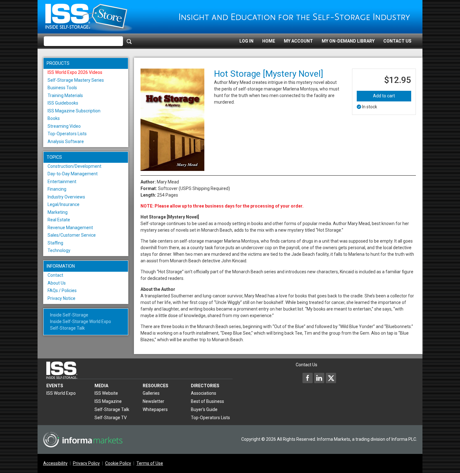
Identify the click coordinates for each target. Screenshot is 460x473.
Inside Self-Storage (69, 314)
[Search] (129, 41)
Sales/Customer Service (72, 235)
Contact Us (397, 41)
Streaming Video (64, 126)
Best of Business (207, 401)
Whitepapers (155, 409)
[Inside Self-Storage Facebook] (307, 378)
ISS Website (106, 393)
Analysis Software (66, 141)
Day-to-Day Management (73, 173)
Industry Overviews (66, 196)
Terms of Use (149, 463)
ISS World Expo (61, 393)
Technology (59, 250)
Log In (246, 41)
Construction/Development (74, 166)
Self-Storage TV (111, 417)
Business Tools (62, 87)
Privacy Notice (61, 298)
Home (268, 41)
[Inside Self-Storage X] (330, 378)
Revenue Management (70, 227)
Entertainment (62, 181)
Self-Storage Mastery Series (76, 80)
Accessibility (55, 463)
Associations (203, 393)
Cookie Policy (118, 463)
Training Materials (65, 95)
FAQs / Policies (62, 290)
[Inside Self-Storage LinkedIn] (319, 378)
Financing (57, 189)
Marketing (58, 212)
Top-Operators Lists (67, 133)
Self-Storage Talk (67, 328)
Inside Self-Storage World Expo (80, 321)
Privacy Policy (86, 463)
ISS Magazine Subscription (74, 110)
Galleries (151, 393)
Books (54, 118)
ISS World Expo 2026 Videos (75, 72)
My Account (298, 41)
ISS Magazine (108, 401)
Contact (55, 275)
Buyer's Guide (204, 409)
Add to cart (384, 95)
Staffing (55, 242)
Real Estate (59, 219)
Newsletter (153, 401)
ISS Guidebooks (63, 102)
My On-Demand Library (348, 41)
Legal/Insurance (63, 204)
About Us (57, 282)
